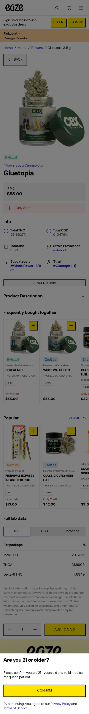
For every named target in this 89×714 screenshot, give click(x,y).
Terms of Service (15, 708)
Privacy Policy (61, 704)
